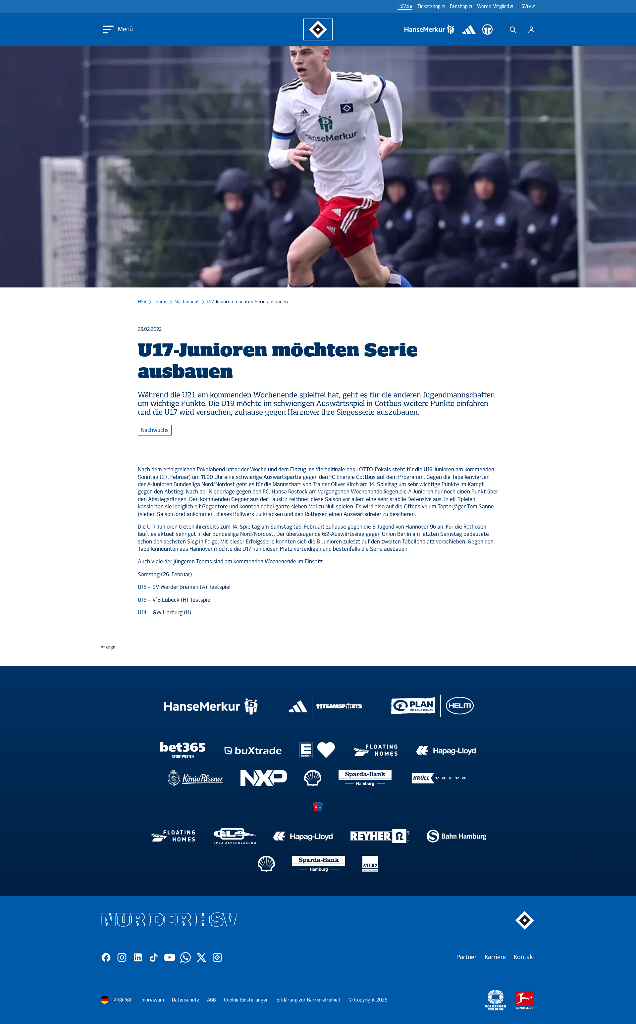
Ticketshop (429, 6)
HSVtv (524, 6)
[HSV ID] (531, 29)
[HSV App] (217, 957)
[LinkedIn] (137, 957)
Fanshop (459, 6)
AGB (211, 1000)
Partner (466, 957)
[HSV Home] (318, 29)
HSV (142, 302)
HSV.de (405, 6)
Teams (160, 302)
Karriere (495, 957)
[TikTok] (153, 957)
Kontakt (524, 957)
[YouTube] (169, 957)
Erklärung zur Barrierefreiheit (309, 1000)
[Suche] (513, 29)
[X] (201, 957)
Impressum (152, 1000)
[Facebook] (106, 957)
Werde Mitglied (493, 6)
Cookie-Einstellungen (246, 1000)
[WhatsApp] (185, 957)
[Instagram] (122, 957)
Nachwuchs (187, 302)
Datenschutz (185, 1000)
